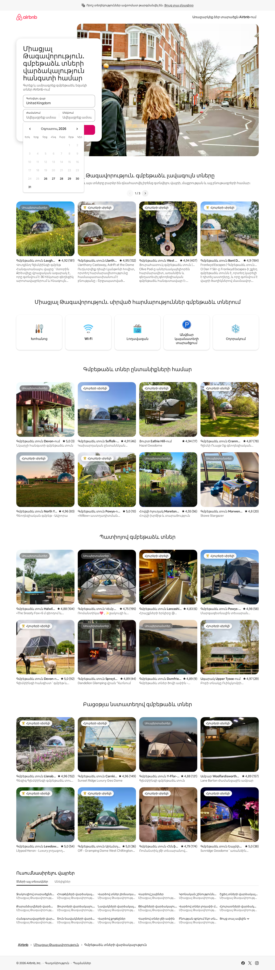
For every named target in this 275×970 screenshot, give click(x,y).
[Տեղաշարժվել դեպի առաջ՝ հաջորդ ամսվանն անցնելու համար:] (77, 129)
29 (69, 178)
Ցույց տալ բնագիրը (179, 5)
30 (77, 178)
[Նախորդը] (130, 193)
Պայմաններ (82, 963)
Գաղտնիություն (57, 963)
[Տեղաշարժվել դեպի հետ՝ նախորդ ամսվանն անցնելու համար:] (30, 129)
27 (53, 178)
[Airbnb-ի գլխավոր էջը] (26, 17)
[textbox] (41, 117)
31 (29, 187)
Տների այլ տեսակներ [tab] (32, 881)
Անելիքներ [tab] (62, 881)
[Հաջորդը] (145, 193)
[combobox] (59, 103)
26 (45, 178)
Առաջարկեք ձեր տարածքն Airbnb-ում (224, 17)
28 (61, 178)
